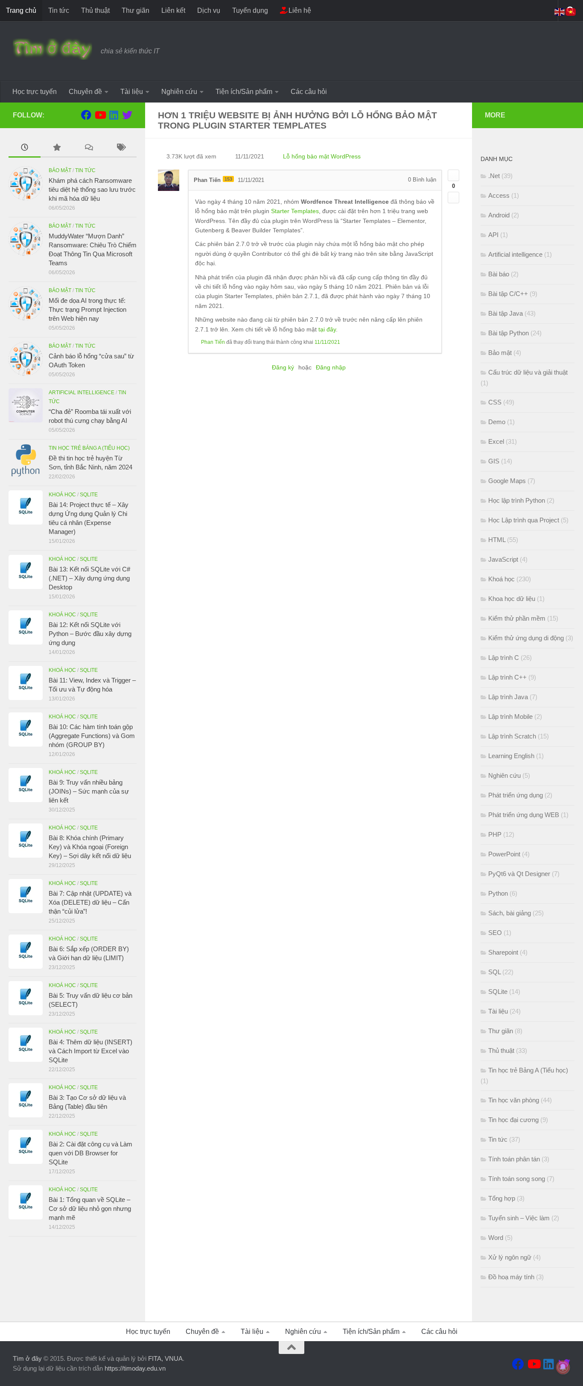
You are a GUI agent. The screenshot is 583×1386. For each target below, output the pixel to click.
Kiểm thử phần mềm (516, 618)
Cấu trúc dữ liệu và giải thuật (528, 372)
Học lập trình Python (516, 500)
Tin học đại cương (513, 1119)
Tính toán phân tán (514, 1159)
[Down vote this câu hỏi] (453, 197)
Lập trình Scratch (512, 736)
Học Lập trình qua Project (523, 520)
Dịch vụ (208, 10)
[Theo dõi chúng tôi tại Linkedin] (113, 115)
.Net (494, 175)
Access (499, 195)
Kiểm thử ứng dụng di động (526, 638)
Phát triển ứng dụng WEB (523, 814)
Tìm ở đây (27, 1358)
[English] (560, 11)
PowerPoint (504, 854)
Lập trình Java (508, 696)
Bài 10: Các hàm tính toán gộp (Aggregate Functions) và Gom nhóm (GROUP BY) (92, 735)
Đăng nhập (331, 367)
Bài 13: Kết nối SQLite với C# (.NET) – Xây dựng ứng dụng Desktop (89, 578)
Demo (496, 421)
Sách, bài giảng (509, 913)
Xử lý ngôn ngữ (509, 1257)
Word (495, 1237)
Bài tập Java (505, 313)
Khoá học (62, 495)
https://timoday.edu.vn (135, 1368)
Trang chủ (21, 10)
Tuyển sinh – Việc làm (519, 1218)
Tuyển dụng (250, 10)
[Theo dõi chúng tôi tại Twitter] (127, 115)
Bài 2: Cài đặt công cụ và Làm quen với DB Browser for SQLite (90, 1153)
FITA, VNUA (165, 1358)
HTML (496, 539)
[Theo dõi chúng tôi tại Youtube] (100, 115)
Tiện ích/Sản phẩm (244, 91)
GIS (493, 461)
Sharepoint (503, 952)
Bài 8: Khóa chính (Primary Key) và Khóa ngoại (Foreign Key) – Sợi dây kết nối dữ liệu (90, 846)
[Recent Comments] (89, 148)
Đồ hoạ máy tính (511, 1277)
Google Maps (507, 480)
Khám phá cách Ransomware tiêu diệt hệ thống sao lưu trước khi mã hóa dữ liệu (92, 189)
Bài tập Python (508, 333)
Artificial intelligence (81, 393)
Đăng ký (283, 367)
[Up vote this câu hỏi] (453, 175)
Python (498, 893)
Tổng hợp (501, 1198)
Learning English (511, 755)
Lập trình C (503, 657)
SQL (494, 972)
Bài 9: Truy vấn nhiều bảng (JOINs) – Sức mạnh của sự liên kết (89, 791)
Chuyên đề (85, 91)
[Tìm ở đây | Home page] (52, 49)
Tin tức (58, 10)
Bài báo (498, 274)
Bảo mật (60, 170)
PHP (494, 834)
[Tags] (121, 148)
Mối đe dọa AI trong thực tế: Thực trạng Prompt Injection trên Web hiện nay (87, 309)
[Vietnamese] (571, 11)
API (493, 234)
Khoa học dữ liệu (511, 598)
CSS (494, 402)
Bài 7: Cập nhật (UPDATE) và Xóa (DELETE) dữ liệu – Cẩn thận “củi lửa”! (90, 902)
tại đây (327, 329)
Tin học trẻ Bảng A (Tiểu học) (89, 448)
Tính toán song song (516, 1178)
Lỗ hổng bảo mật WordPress (322, 156)
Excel (496, 441)
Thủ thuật (95, 10)
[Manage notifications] (563, 1367)
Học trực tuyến (34, 91)
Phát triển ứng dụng (515, 795)
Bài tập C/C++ (508, 293)
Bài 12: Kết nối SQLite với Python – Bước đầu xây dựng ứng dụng (90, 633)
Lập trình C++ (507, 677)
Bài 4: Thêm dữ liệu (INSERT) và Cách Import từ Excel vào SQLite (90, 1051)
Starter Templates (295, 211)
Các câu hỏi (309, 91)
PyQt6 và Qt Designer (519, 873)
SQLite (89, 495)
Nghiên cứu (179, 91)
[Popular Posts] (57, 148)
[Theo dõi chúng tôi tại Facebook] (86, 115)
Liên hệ (299, 10)
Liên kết (173, 10)
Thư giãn (135, 10)
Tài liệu (131, 91)
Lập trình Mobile (510, 716)
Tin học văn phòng (513, 1100)
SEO (495, 932)
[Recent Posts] (25, 148)
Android (499, 215)
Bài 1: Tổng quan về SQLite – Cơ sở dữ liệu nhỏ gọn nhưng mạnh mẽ (90, 1208)
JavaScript (503, 559)
